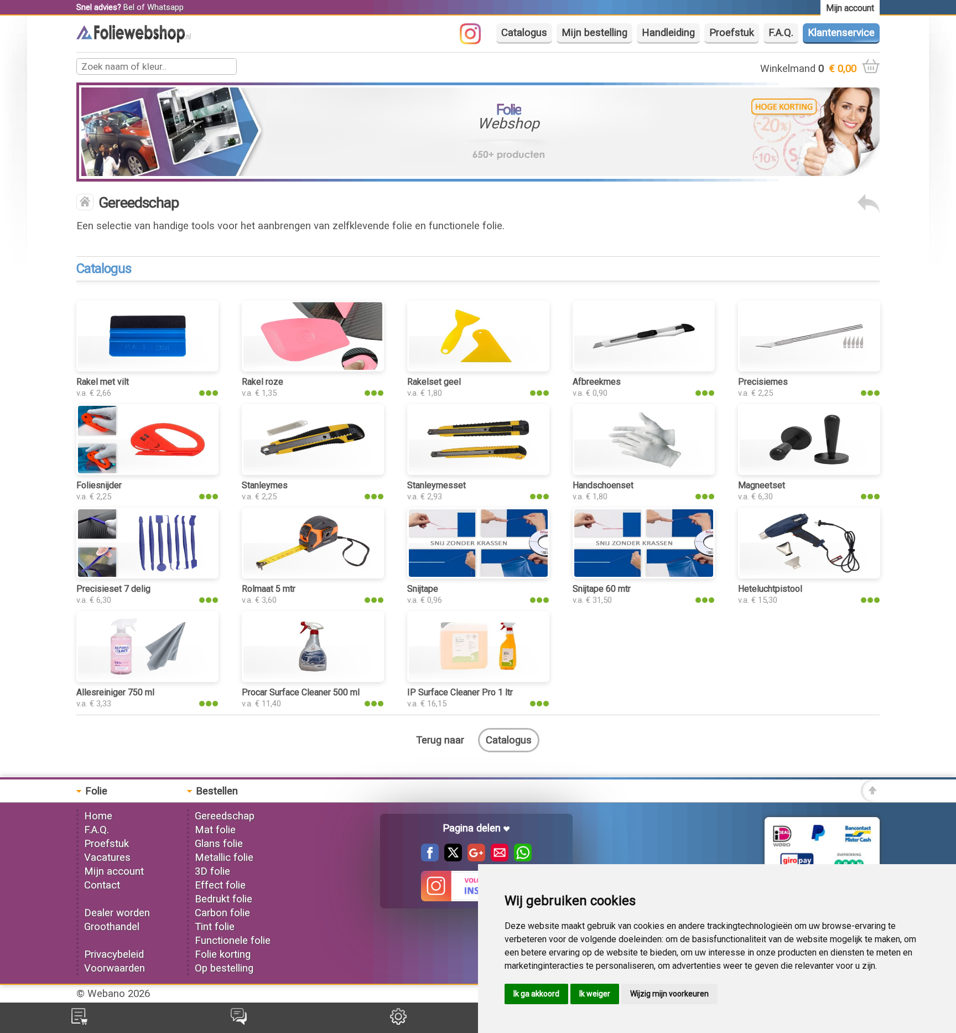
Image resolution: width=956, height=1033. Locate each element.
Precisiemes (763, 381)
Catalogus (524, 33)
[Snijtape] (478, 575)
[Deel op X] (450, 858)
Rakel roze (262, 381)
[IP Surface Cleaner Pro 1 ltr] (478, 679)
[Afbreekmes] (643, 368)
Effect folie (220, 885)
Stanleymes (265, 485)
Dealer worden (117, 913)
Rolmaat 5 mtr (268, 588)
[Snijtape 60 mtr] (643, 575)
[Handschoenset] (643, 472)
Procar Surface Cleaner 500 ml (301, 692)
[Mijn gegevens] (398, 1021)
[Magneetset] (809, 472)
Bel (128, 7)
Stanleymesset (436, 485)
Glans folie (219, 844)
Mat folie (215, 830)
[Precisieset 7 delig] (147, 575)
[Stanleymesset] (478, 472)
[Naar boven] (870, 799)
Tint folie (215, 927)
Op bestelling (224, 968)
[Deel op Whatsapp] (520, 858)
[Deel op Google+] (473, 858)
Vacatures (107, 857)
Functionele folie (233, 940)
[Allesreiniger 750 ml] (147, 679)
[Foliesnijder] (147, 472)
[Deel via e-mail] (496, 858)
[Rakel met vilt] (147, 368)
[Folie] (133, 39)
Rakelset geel (434, 381)
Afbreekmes (597, 381)
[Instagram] (476, 41)
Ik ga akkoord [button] (536, 993)
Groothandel (111, 927)
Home (98, 816)
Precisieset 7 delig (113, 588)
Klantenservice (841, 33)
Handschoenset (603, 485)
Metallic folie (224, 857)
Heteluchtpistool (770, 588)
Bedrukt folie (223, 899)
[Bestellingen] (79, 1021)
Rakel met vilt (102, 381)
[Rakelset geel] (478, 368)
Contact (102, 885)
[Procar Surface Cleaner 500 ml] (312, 679)
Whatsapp (165, 7)
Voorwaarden (114, 968)
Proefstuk (731, 33)
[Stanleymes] (312, 472)
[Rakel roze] (312, 368)
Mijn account (114, 871)
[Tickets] (239, 1021)
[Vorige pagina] (869, 210)
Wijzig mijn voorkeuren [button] (669, 993)
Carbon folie (222, 913)
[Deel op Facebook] (430, 858)
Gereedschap (224, 816)
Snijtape (422, 588)
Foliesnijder (99, 485)
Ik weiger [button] (594, 993)
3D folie (212, 871)
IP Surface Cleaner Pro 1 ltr (460, 692)
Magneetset (761, 485)
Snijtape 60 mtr (602, 588)
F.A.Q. (780, 33)
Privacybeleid (114, 954)
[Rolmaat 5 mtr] (312, 575)
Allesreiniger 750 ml (115, 692)
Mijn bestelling (594, 33)
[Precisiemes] (809, 368)
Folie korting (223, 954)
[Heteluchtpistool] (809, 575)
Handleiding (668, 33)
